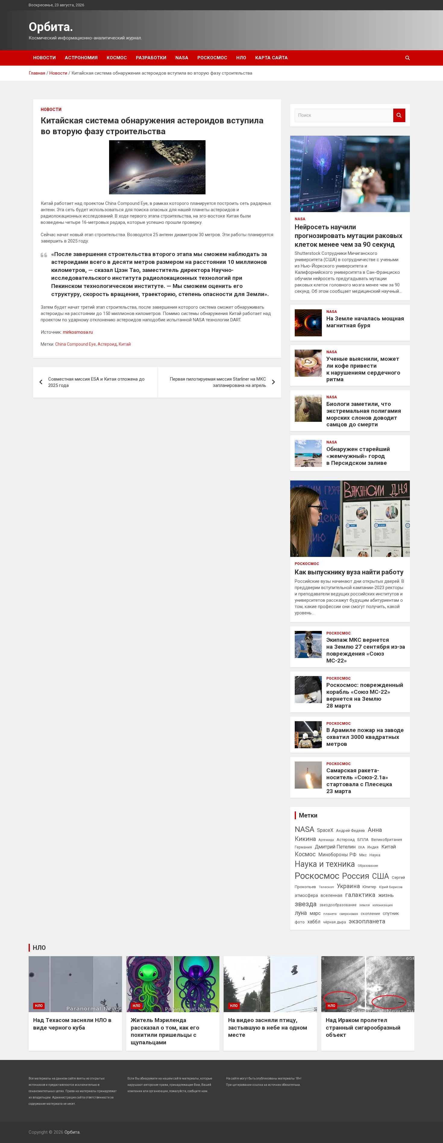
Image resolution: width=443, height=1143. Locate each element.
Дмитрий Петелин (335, 847)
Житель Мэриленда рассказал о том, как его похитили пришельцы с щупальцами (165, 1031)
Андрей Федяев (350, 830)
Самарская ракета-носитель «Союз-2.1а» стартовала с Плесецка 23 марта (359, 780)
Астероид (107, 344)
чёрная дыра (334, 922)
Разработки (151, 57)
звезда (306, 904)
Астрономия (81, 57)
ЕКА (361, 847)
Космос (117, 57)
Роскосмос (212, 57)
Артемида (326, 840)
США (380, 876)
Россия (355, 876)
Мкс (363, 854)
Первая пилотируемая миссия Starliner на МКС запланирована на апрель (218, 382)
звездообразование (338, 905)
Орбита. (51, 27)
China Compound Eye (75, 344)
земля (364, 905)
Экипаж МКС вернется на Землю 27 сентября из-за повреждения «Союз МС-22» (365, 650)
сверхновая (348, 914)
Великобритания (386, 839)
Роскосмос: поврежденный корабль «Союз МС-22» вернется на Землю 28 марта (364, 695)
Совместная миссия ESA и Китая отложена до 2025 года (96, 382)
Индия (373, 847)
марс (315, 913)
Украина (348, 886)
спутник (391, 913)
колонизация (382, 905)
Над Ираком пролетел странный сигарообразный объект (363, 1027)
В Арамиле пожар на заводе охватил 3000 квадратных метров (365, 737)
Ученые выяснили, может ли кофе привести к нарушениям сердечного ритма (363, 369)
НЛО (241, 57)
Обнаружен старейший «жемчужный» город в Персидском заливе (358, 456)
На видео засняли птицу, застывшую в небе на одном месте (267, 1027)
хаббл (313, 922)
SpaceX (325, 830)
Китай (125, 344)
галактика (360, 894)
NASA (181, 57)
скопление (370, 914)
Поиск (399, 115)
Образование (368, 866)
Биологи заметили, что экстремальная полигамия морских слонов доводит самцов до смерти (363, 414)
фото (300, 921)
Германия (303, 847)
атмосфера (306, 895)
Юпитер (369, 887)
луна (301, 913)
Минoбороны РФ (337, 854)
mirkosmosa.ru (78, 332)
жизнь (386, 895)
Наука (374, 855)
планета (330, 914)
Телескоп (326, 887)
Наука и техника (325, 864)
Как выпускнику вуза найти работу (349, 572)
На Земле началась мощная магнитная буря (365, 322)
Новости (44, 57)
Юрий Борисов (390, 887)
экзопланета (367, 921)
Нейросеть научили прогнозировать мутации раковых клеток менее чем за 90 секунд (348, 235)
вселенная (331, 895)
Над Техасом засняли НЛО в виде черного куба (72, 1024)
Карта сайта (271, 57)
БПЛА (363, 839)
